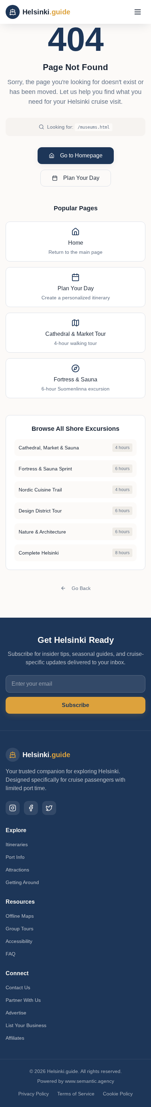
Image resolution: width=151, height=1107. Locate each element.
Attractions (17, 869)
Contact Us (18, 987)
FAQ (10, 954)
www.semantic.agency (89, 1081)
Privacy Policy (33, 1093)
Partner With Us (23, 1000)
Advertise (16, 1013)
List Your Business (26, 1025)
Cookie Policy (118, 1093)
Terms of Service (75, 1093)
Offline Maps (20, 916)
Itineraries (17, 844)
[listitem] (13, 808)
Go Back (81, 588)
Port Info (15, 857)
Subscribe (75, 705)
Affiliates (15, 1038)
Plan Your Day (81, 178)
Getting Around (22, 882)
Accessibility (19, 941)
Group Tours (19, 928)
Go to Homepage (81, 155)
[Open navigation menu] (137, 12)
